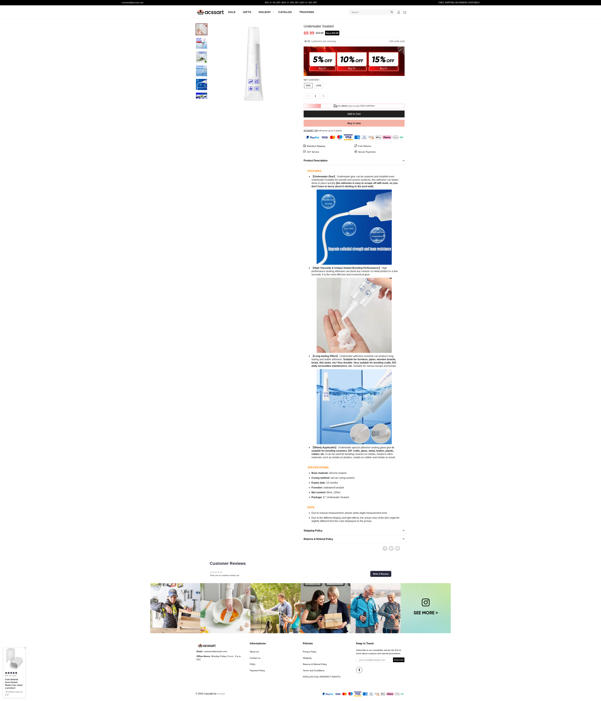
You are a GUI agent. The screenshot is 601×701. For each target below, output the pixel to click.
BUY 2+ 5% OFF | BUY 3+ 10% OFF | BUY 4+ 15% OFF (291, 2)
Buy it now (354, 123)
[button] (380, 574)
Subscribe (399, 660)
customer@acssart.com (132, 2)
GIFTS (247, 12)
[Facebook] (359, 670)
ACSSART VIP (311, 130)
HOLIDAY (265, 12)
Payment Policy (257, 670)
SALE (232, 12)
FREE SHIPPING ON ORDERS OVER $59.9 (459, 2)
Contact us (255, 658)
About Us (254, 651)
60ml (308, 85)
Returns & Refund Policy (315, 664)
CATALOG (285, 12)
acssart (221, 693)
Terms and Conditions (313, 670)
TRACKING (306, 12)
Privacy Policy (309, 651)
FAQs (252, 664)
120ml (319, 85)
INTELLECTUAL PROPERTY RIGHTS (321, 676)
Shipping (307, 658)
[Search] (392, 12)
